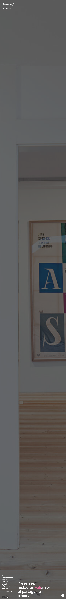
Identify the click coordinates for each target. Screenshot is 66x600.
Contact (4, 594)
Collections (6, 582)
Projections (6, 579)
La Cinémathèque (7, 576)
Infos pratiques (7, 586)
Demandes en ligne (7, 591)
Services (5, 588)
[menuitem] (8, 576)
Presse (3, 593)
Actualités (5, 584)
